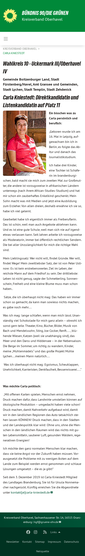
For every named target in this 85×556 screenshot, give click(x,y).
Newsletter (12, 541)
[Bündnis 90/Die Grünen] (10, 16)
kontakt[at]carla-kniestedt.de (30, 492)
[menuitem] (12, 541)
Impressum (54, 541)
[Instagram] (35, 532)
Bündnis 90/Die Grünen (45, 13)
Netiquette (42, 551)
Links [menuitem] (53, 532)
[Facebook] (28, 532)
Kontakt (27, 541)
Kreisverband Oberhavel (20, 49)
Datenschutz (71, 541)
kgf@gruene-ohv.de (46, 522)
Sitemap (40, 541)
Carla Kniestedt (14, 53)
